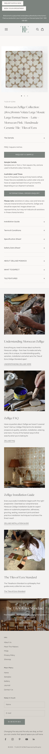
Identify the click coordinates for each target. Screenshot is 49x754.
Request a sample (24, 155)
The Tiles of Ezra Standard (14, 591)
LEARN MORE (24, 623)
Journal (7, 685)
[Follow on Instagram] (12, 739)
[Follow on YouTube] (26, 739)
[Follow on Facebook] (5, 739)
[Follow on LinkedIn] (33, 739)
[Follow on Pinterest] (19, 739)
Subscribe (14, 722)
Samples (7, 677)
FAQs (6, 651)
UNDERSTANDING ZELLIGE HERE (17, 364)
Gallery (7, 681)
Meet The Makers (11, 647)
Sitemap (7, 659)
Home (6, 673)
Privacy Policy (9, 655)
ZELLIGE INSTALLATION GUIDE (16, 523)
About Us (7, 642)
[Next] (42, 71)
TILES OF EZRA (9, 102)
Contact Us (8, 690)
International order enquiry (24, 193)
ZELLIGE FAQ (9, 441)
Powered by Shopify (33, 747)
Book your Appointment (14, 8)
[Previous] (6, 71)
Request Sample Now (12, 3)
